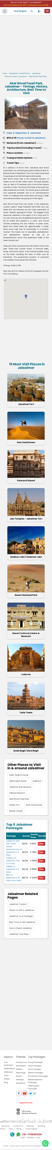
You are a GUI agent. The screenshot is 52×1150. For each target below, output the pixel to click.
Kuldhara (37, 781)
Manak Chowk (15, 811)
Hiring (18, 1129)
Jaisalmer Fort (26, 404)
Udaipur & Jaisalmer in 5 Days (12, 869)
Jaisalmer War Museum (20, 787)
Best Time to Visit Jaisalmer (22, 922)
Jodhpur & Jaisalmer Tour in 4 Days (13, 861)
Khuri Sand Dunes (34, 805)
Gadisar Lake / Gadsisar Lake (26, 557)
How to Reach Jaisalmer (20, 928)
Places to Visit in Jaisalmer (16, 76)
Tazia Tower (26, 712)
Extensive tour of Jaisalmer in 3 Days (14, 852)
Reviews (30, 1126)
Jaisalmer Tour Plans (19, 934)
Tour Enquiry (20, 11)
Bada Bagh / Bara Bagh (25, 750)
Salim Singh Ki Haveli (18, 775)
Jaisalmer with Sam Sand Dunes (13, 844)
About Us (5, 1126)
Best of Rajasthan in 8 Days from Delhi (13, 878)
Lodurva (26, 674)
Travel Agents (31, 1129)
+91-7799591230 (32, 1134)
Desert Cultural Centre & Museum (25, 635)
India (5, 73)
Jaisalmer (36, 73)
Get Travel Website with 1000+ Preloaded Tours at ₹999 (26, 5)
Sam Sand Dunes (26, 442)
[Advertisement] (26, 44)
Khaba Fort (14, 805)
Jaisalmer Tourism (18, 904)
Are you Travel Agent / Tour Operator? (26, 2)
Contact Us (18, 1126)
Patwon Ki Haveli (26, 480)
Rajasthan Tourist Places (19, 73)
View (41, 844)
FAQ (11, 1129)
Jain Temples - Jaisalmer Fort (26, 518)
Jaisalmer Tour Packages (21, 916)
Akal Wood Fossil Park (19, 799)
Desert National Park (26, 595)
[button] (26, 297)
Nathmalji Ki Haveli (17, 781)
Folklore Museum (17, 793)
